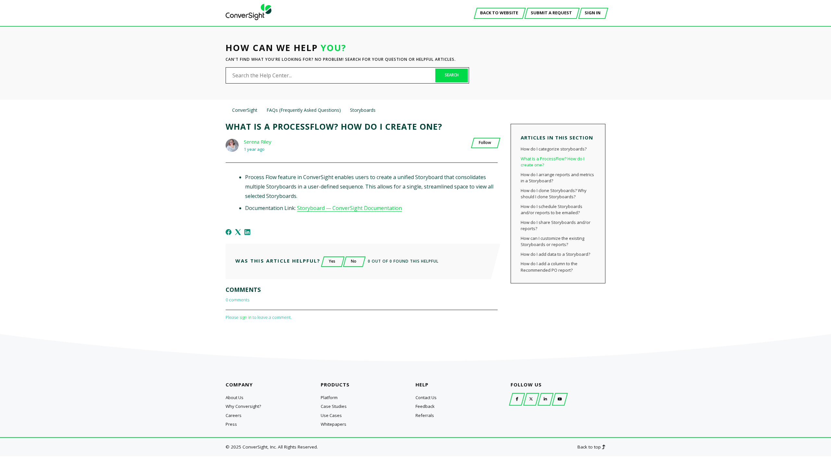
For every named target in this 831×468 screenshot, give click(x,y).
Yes (332, 261)
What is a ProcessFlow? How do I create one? (552, 162)
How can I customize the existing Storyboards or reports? (552, 241)
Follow (485, 142)
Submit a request (551, 13)
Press (231, 424)
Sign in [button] (593, 13)
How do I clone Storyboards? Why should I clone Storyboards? (554, 194)
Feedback (425, 406)
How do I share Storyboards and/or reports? (555, 225)
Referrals (425, 415)
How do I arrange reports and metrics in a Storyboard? (557, 178)
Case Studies (334, 406)
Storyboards (363, 110)
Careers (234, 415)
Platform (329, 397)
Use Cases (331, 415)
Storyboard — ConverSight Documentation (349, 208)
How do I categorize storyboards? (554, 149)
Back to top (589, 447)
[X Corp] (238, 232)
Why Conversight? (243, 406)
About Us (234, 397)
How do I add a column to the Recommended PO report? (549, 267)
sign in (246, 317)
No (353, 261)
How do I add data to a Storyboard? (555, 254)
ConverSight (244, 110)
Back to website (499, 13)
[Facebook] (228, 232)
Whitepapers (333, 424)
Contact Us (426, 397)
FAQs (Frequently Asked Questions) (304, 110)
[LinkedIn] (247, 232)
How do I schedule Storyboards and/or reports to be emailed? (551, 209)
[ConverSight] (248, 18)
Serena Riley (257, 141)
